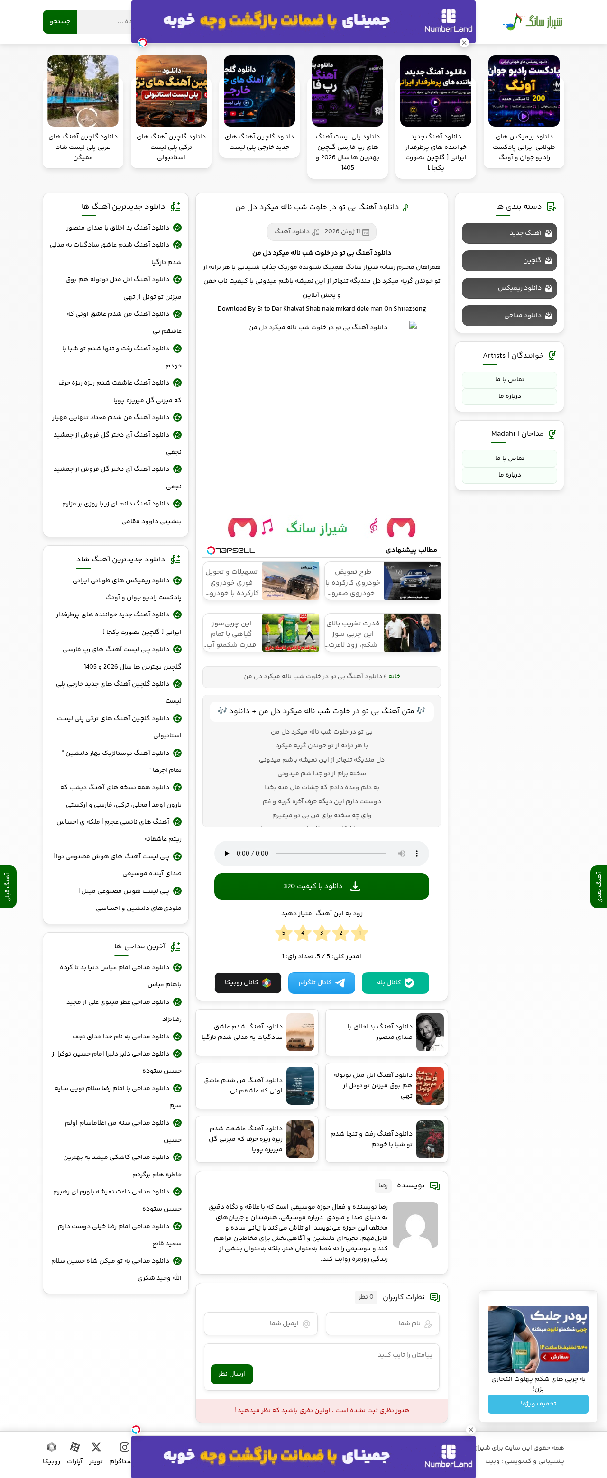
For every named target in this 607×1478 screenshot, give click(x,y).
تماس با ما (509, 380)
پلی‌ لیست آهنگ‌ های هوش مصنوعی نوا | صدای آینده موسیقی (117, 865)
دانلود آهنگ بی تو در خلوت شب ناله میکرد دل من (317, 207)
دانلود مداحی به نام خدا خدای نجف (121, 1037)
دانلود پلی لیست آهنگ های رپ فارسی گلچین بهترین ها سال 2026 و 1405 (122, 658)
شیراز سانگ (532, 22)
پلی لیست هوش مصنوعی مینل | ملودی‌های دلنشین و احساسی (130, 900)
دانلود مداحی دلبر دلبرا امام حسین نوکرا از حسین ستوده (117, 1062)
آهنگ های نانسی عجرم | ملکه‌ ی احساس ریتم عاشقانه (119, 831)
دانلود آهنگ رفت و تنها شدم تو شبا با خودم (122, 357)
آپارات (75, 1462)
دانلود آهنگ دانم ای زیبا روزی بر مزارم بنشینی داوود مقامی (122, 512)
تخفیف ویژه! (538, 1404)
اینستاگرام (124, 1462)
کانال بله (389, 983)
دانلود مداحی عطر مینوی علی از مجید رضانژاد (124, 1011)
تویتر (96, 1462)
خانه (394, 676)
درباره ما (509, 396)
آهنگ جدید (526, 233)
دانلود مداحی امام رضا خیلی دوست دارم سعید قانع (120, 1235)
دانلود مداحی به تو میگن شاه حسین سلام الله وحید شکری (116, 1270)
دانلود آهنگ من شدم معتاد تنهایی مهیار (110, 418)
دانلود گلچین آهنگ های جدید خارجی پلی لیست (119, 693)
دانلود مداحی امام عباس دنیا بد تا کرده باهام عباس (121, 976)
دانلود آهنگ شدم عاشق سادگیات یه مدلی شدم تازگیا (116, 253)
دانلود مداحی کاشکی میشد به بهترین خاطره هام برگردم (122, 1166)
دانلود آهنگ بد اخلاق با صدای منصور (117, 228)
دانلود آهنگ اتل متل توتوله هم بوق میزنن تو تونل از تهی (123, 288)
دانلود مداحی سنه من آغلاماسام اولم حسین (123, 1132)
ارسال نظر (231, 1374)
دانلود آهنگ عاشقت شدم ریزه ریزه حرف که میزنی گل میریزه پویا (120, 391)
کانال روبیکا (241, 983)
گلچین (532, 261)
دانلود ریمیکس (520, 288)
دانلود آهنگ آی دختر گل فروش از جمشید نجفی (118, 444)
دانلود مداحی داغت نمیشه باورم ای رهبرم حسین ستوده (117, 1200)
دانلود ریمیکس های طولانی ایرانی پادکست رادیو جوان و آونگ (127, 589)
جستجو (60, 22)
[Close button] (471, 1429)
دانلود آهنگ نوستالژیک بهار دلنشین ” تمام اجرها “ (121, 762)
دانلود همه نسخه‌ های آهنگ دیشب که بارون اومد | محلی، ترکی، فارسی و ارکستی (121, 796)
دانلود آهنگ (292, 232)
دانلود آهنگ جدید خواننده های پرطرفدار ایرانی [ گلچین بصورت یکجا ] (119, 623)
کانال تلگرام (315, 983)
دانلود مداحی (523, 316)
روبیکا (51, 1462)
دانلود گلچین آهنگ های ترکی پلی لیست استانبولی (119, 727)
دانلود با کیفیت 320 (313, 886)
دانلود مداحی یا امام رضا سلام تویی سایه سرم (118, 1097)
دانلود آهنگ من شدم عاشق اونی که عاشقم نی (124, 323)
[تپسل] (136, 1429)
